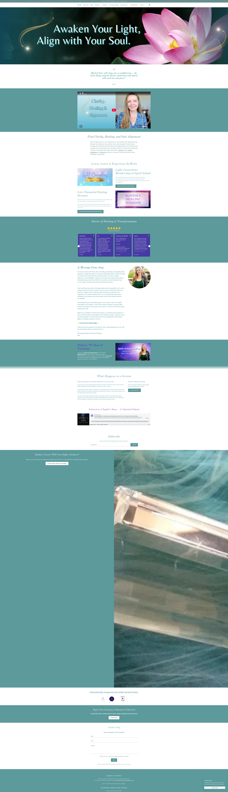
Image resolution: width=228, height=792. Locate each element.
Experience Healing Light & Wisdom (125, 186)
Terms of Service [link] (125, 764)
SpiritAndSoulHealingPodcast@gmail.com (124, 780)
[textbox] (109, 444)
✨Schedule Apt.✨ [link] (134, 5)
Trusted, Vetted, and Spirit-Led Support (57, 463)
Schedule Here (114, 717)
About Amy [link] (86, 5)
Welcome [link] (79, 5)
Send (114, 760)
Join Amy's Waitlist (134, 390)
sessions (120, 150)
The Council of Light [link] (114, 5)
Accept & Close (215, 787)
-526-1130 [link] (119, 790)
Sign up (134, 444)
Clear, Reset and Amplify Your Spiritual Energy (90, 211)
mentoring (103, 152)
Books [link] (91, 5)
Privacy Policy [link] (118, 764)
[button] (97, 5)
